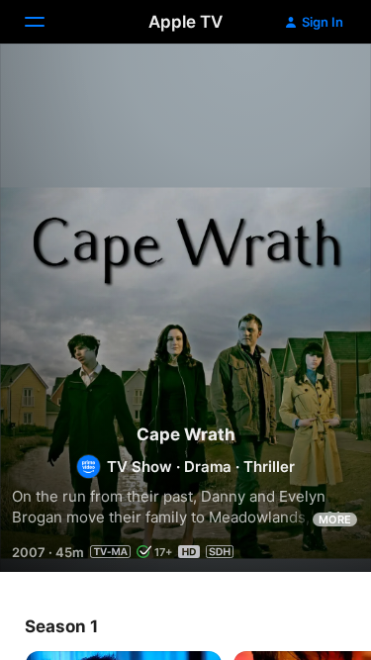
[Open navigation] (46, 22)
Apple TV (185, 22)
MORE (335, 519)
